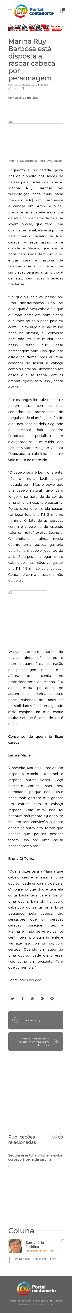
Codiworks (46, 1300)
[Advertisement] (36, 1090)
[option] (36, 1158)
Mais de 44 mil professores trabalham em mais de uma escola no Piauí (34, 1041)
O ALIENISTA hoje (31, 1020)
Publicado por (21, 85)
